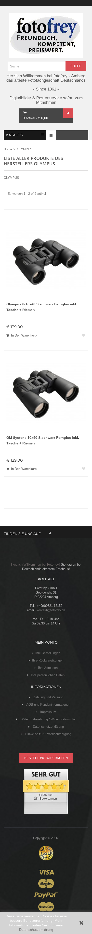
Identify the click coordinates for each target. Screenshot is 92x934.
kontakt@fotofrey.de (51, 610)
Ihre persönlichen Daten (48, 675)
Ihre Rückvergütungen (47, 660)
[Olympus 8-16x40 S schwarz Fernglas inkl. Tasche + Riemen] (46, 259)
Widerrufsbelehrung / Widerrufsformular (48, 719)
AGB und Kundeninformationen (47, 704)
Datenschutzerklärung (36, 930)
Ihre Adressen (48, 668)
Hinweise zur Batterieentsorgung (47, 734)
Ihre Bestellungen (47, 653)
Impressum (47, 712)
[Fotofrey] (46, 35)
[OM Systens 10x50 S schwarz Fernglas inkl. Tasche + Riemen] (46, 392)
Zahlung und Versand (47, 697)
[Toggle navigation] (51, 135)
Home (8, 149)
